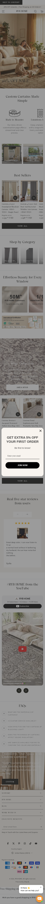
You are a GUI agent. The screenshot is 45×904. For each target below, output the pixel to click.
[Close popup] (40, 887)
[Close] (41, 431)
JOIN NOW (23, 465)
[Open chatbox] (39, 898)
